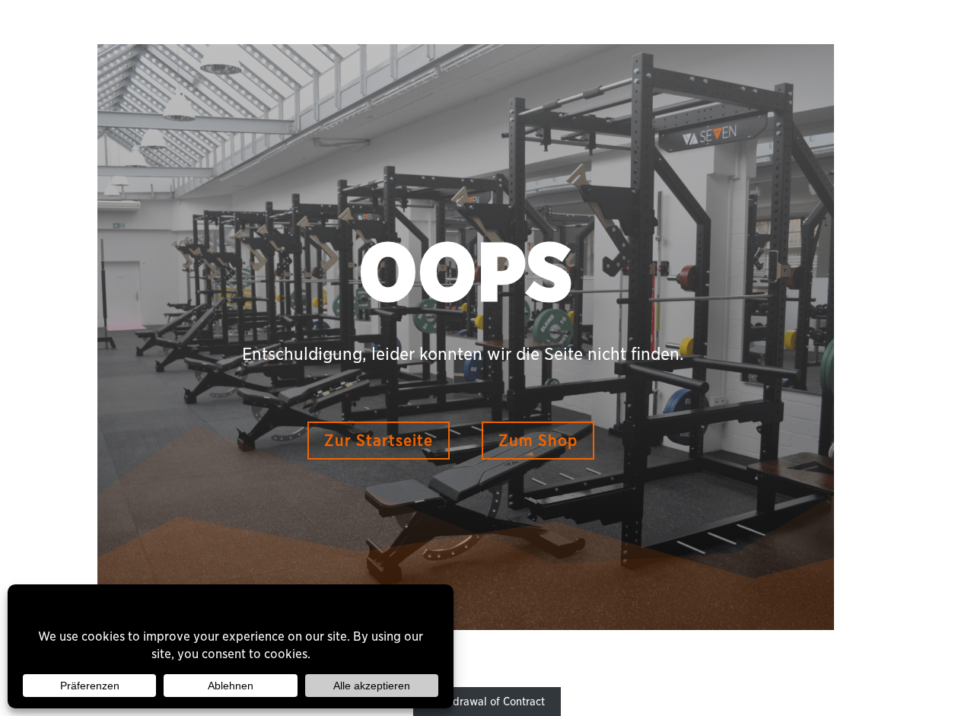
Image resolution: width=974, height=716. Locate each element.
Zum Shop (538, 440)
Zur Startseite (378, 440)
